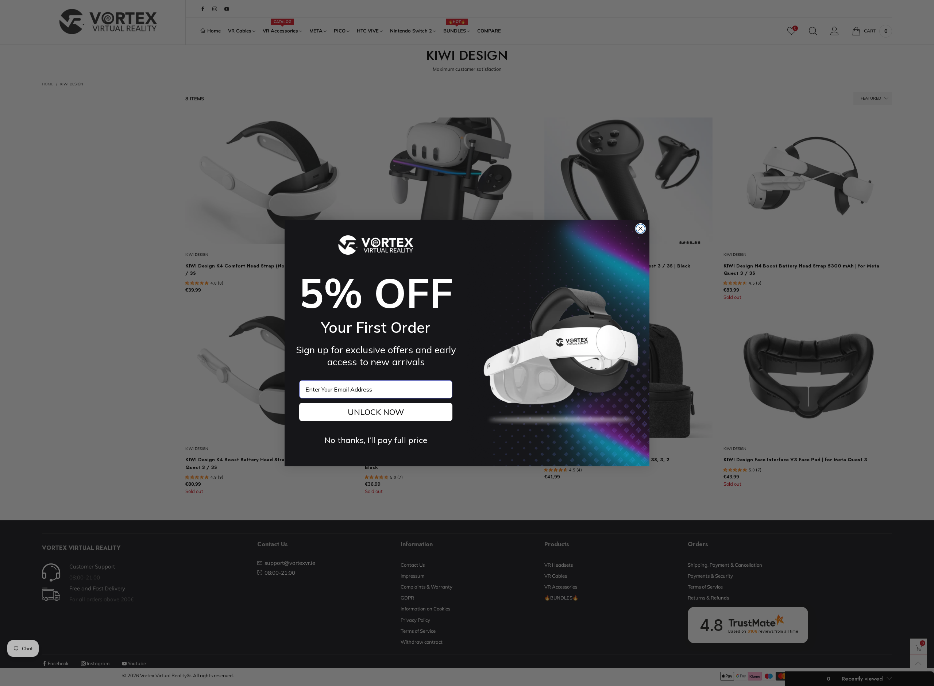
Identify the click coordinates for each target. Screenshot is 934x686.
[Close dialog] (640, 228)
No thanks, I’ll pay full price (375, 440)
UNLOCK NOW (376, 412)
